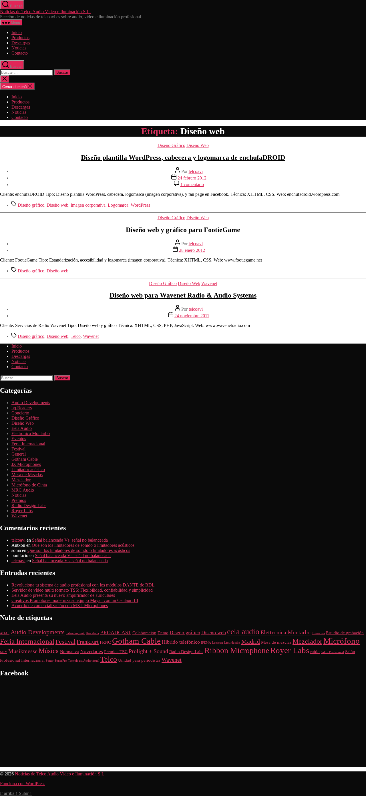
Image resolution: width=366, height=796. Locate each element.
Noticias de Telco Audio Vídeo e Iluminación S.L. (45, 11)
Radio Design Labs (28, 505)
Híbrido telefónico (181, 642)
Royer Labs (22, 510)
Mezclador (21, 479)
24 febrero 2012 (192, 177)
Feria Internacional (28, 443)
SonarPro (61, 660)
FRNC (105, 642)
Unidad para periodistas (139, 660)
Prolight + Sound (148, 651)
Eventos (18, 438)
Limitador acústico (28, 469)
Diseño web (57, 205)
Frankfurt (88, 642)
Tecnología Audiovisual (83, 660)
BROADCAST (115, 632)
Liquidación (232, 642)
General (18, 454)
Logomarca (118, 205)
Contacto (19, 53)
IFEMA (206, 642)
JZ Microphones (26, 464)
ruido (315, 651)
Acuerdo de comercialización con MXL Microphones (59, 605)
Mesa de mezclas (276, 642)
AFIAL (4, 633)
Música (49, 651)
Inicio (16, 32)
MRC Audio (22, 490)
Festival (18, 448)
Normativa (69, 651)
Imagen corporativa (88, 205)
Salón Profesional (332, 652)
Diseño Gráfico (171, 145)
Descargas (20, 42)
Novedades (91, 651)
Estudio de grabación (345, 633)
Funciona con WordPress (22, 783)
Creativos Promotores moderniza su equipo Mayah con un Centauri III (74, 600)
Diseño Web (197, 145)
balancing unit (75, 633)
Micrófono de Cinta (29, 484)
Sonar (49, 660)
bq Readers (21, 407)
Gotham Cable (24, 459)
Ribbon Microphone (236, 650)
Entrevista (318, 633)
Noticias (18, 47)
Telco (76, 336)
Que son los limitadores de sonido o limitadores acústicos (83, 545)
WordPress (140, 205)
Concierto (20, 412)
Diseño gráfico (31, 205)
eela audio (243, 631)
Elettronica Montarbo (30, 433)
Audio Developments (30, 402)
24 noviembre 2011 (191, 315)
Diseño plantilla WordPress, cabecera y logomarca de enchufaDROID (183, 157)
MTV (3, 652)
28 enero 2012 (192, 250)
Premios (18, 500)
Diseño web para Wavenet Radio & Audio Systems (183, 295)
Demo (163, 633)
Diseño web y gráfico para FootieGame (183, 230)
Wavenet (209, 283)
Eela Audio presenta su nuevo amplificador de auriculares (63, 595)
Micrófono (341, 640)
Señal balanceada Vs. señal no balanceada (70, 540)
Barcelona (92, 633)
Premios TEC (116, 651)
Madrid (250, 641)
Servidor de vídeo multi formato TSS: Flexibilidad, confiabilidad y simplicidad (82, 590)
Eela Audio (21, 428)
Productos (20, 37)
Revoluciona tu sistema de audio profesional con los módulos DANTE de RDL (83, 584)
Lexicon (217, 642)
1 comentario (192, 184)
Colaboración (144, 633)
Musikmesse (22, 651)
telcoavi (196, 171)
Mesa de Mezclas (27, 474)
